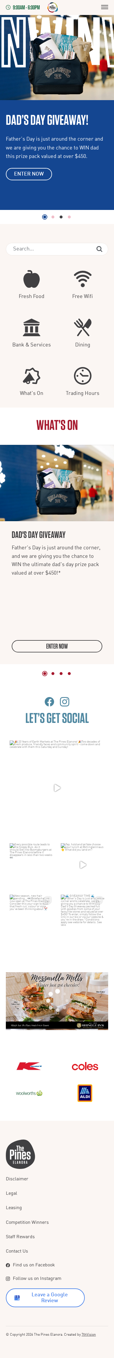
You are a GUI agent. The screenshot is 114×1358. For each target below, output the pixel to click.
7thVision (89, 1335)
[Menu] (104, 7)
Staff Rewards (20, 1237)
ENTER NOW (29, 174)
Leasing (14, 1208)
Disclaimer (17, 1179)
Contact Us (17, 1251)
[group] (57, 554)
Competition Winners (27, 1222)
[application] (57, 1001)
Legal (11, 1193)
